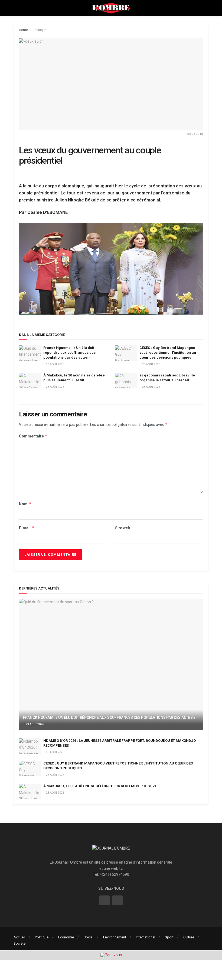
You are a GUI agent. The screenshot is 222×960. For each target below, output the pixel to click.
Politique (40, 30)
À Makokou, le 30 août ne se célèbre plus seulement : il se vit (100, 786)
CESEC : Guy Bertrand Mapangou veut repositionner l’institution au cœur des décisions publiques (167, 352)
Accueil (19, 937)
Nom (25, 503)
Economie (66, 937)
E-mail (26, 527)
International (145, 937)
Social (88, 937)
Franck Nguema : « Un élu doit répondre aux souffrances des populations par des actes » (69, 352)
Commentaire (33, 436)
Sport (169, 937)
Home (23, 30)
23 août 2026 (54, 364)
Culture (188, 937)
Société (19, 943)
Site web (122, 528)
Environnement (114, 937)
